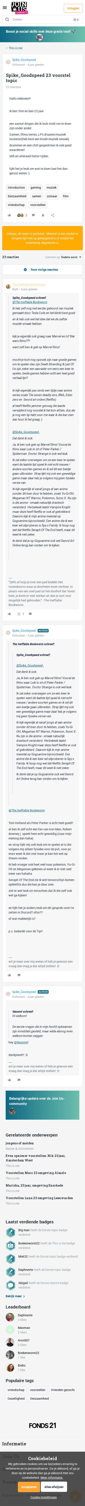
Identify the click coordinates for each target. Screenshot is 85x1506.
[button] (4, 9)
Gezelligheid (16, 1398)
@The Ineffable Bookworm (29, 302)
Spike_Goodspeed (24, 60)
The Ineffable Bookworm (29, 284)
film (65, 196)
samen (36, 196)
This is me (15, 48)
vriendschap (16, 205)
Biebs (22, 1365)
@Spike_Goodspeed (25, 432)
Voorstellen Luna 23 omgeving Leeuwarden (39, 1198)
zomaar (52, 196)
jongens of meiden (20, 1143)
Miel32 (23, 1256)
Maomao (24, 1328)
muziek (51, 187)
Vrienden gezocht (63, 1390)
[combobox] (42, 19)
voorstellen (38, 205)
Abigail (23, 1283)
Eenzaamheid (17, 196)
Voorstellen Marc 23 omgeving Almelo (36, 1173)
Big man (24, 1230)
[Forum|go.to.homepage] (19, 8)
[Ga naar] (7, 19)
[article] (42, 449)
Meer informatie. (52, 1477)
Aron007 (24, 1340)
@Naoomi (21, 1042)
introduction (16, 187)
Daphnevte (25, 1270)
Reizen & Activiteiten (20, 1149)
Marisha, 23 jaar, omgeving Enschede (34, 1185)
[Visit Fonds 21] (42, 1425)
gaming (36, 187)
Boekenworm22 (29, 1243)
